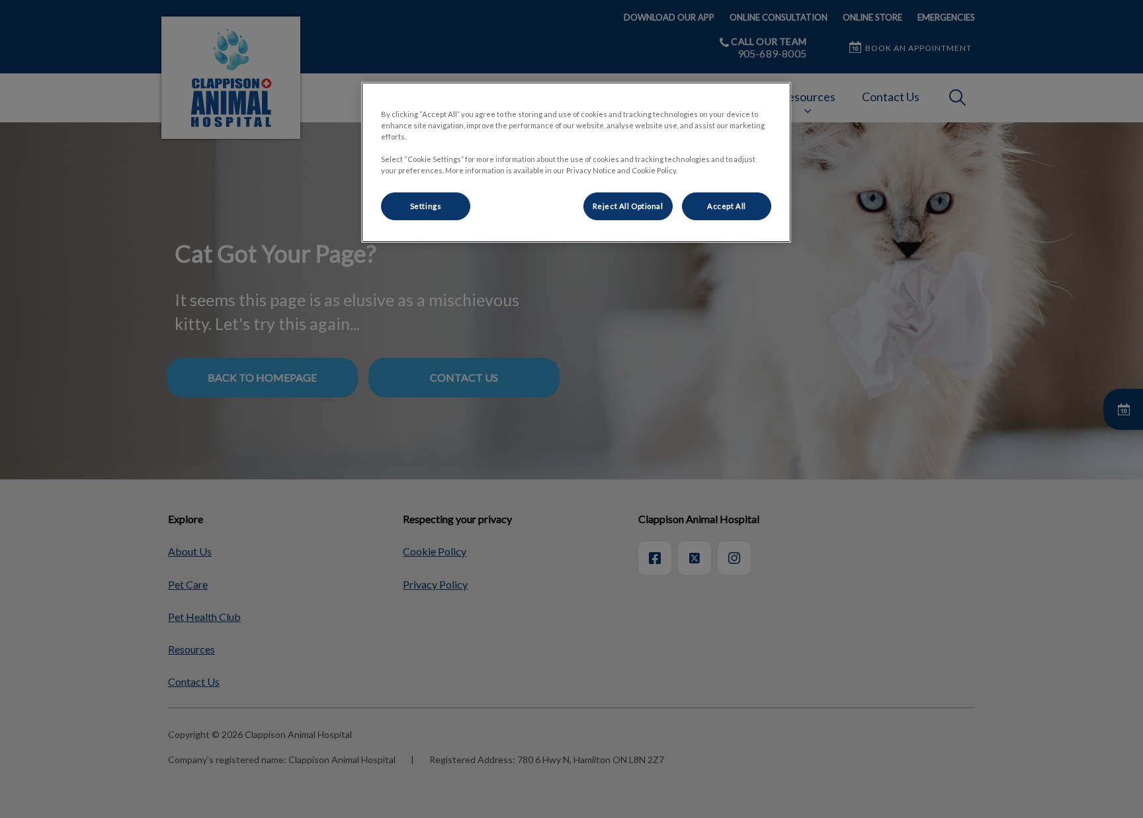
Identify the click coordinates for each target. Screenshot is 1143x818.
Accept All (726, 206)
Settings (426, 206)
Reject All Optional (628, 206)
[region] (576, 162)
